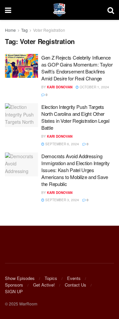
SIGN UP (14, 291)
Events (74, 278)
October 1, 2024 (94, 87)
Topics (51, 278)
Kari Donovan (59, 87)
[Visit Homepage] (59, 10)
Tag (24, 30)
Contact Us (75, 285)
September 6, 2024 (61, 144)
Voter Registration (49, 30)
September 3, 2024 (61, 200)
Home (10, 30)
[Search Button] (110, 10)
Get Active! (44, 285)
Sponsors (14, 285)
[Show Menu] (8, 10)
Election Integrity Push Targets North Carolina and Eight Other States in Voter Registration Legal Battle (75, 117)
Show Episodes (20, 278)
